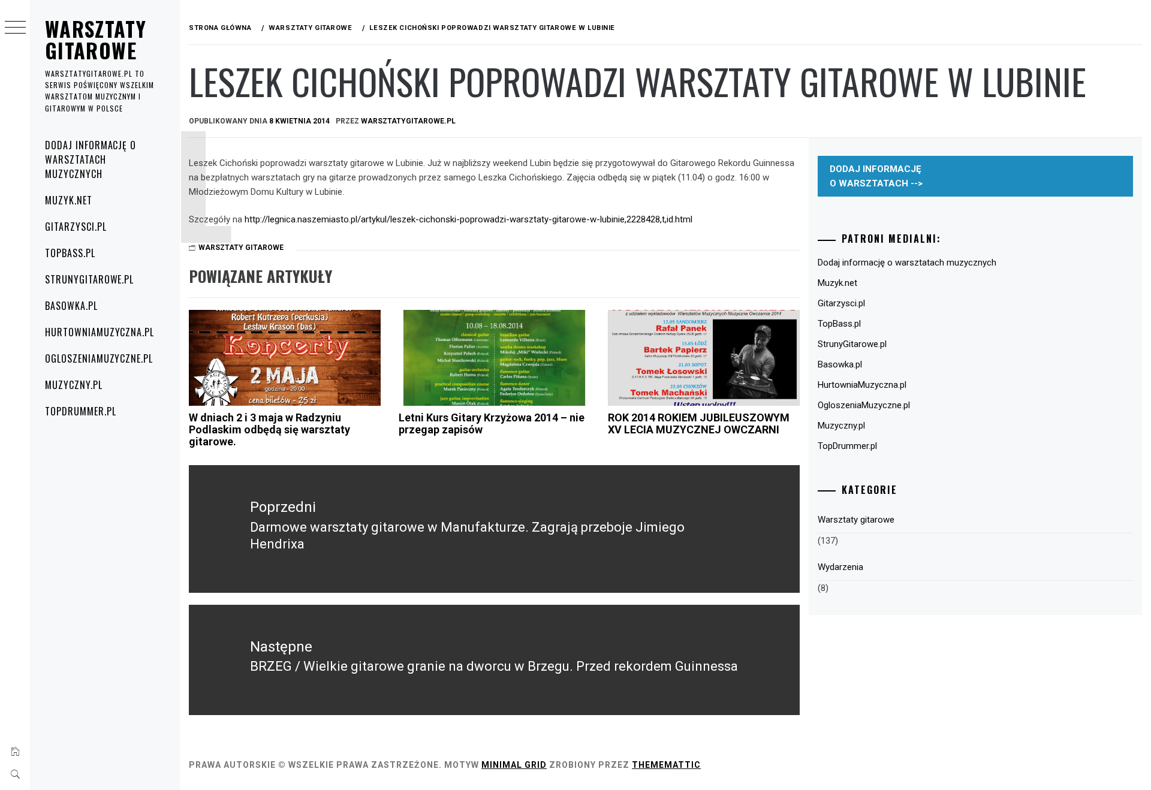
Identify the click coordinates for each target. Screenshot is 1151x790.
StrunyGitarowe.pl (89, 279)
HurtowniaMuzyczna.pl (99, 332)
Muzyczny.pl (74, 385)
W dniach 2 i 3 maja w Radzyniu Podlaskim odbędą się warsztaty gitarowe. (269, 429)
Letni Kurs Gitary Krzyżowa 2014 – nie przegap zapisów (491, 423)
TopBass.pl (70, 253)
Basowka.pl (71, 305)
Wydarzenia (840, 567)
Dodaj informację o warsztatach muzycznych (90, 159)
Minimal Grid (514, 765)
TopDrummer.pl (80, 411)
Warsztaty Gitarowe (95, 39)
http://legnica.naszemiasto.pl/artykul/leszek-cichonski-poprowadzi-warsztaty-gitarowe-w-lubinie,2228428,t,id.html (468, 219)
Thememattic (666, 765)
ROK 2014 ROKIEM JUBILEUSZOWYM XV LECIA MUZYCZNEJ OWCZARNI (699, 423)
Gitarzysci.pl (75, 226)
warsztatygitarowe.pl (408, 121)
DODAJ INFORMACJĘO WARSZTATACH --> (876, 176)
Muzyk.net (68, 200)
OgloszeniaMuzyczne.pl (99, 358)
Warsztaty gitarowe (241, 247)
